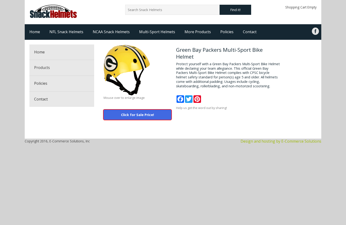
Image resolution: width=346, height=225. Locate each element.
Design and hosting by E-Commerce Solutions (281, 141)
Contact (250, 31)
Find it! (235, 10)
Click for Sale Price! (137, 114)
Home (34, 31)
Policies (226, 31)
